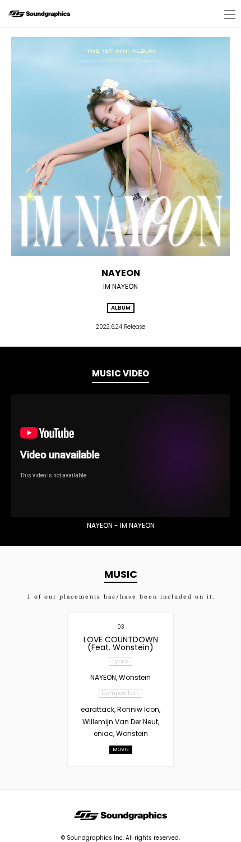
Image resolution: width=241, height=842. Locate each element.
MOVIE (121, 749)
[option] (120, 455)
